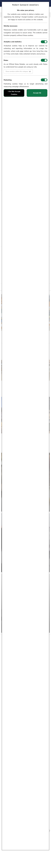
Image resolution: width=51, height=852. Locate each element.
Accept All (37, 93)
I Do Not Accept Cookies (14, 92)
